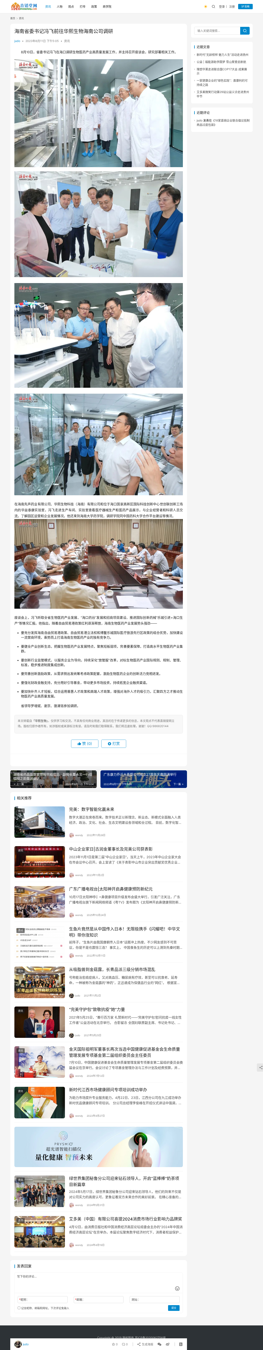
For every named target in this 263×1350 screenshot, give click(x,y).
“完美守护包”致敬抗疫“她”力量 (97, 1009)
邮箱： (80, 1299)
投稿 (246, 6)
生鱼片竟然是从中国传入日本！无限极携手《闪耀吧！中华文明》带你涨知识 (124, 932)
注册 (232, 6)
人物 (59, 6)
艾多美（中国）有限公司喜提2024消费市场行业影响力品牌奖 (125, 1219)
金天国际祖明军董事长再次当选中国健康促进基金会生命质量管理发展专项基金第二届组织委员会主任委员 (124, 1052)
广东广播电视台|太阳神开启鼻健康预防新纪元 (111, 889)
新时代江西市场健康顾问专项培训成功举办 (108, 1089)
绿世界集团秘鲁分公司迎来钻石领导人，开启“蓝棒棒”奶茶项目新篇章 (124, 1181)
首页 (12, 18)
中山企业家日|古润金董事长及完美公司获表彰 (111, 849)
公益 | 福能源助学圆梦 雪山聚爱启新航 (221, 62)
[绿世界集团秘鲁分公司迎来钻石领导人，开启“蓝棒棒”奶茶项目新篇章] (39, 1191)
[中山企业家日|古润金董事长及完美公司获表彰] (39, 862)
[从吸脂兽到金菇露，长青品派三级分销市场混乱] (39, 982)
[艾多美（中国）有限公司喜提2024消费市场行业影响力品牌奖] (39, 1232)
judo (17, 41)
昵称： (24, 1299)
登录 (222, 6)
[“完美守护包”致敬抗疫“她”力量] (39, 1022)
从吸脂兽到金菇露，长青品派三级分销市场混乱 (112, 969)
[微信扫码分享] (159, 1344)
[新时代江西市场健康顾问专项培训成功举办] (39, 1102)
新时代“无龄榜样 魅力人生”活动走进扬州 (222, 54)
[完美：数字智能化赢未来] (39, 822)
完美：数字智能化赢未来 (91, 809)
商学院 (107, 6)
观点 (71, 6)
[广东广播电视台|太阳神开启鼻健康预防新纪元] (39, 902)
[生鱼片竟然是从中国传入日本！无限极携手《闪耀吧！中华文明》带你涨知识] (39, 942)
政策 (94, 6)
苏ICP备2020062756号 (150, 1337)
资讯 (48, 6)
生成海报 (147, 1344)
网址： (136, 1299)
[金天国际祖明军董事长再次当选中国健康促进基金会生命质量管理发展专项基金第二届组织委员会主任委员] (39, 1062)
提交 (173, 1307)
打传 (82, 6)
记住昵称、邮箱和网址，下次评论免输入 (44, 1308)
